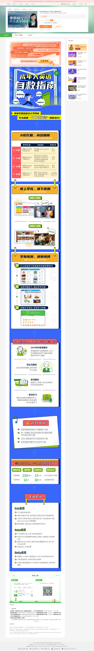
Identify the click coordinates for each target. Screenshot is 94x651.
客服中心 (38, 642)
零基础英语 (24, 9)
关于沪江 (34, 642)
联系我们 (51, 642)
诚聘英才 (43, 642)
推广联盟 (59, 642)
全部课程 (9, 9)
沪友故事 (55, 642)
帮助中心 (27, 4)
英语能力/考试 (16, 9)
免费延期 (48, 29)
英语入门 (31, 9)
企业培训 (32, 4)
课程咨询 (58, 26)
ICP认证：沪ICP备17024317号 (44, 646)
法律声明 (47, 642)
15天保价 (42, 29)
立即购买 (45, 26)
